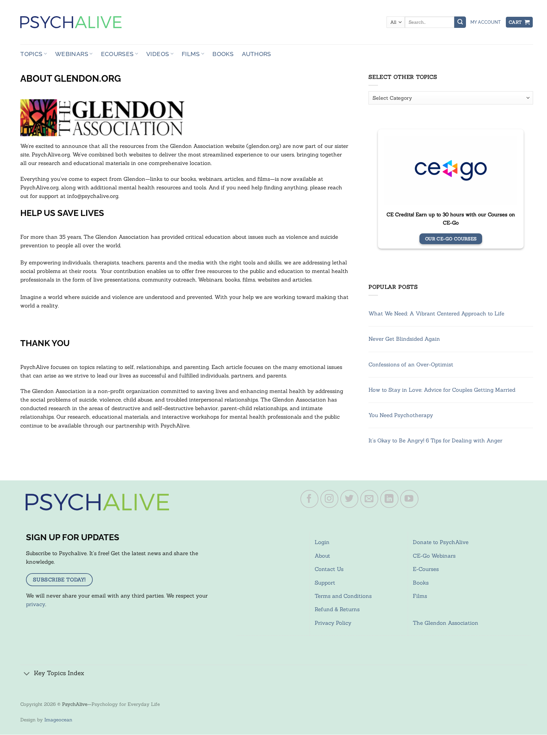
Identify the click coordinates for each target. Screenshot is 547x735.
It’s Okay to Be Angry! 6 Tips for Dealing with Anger (435, 440)
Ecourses (117, 53)
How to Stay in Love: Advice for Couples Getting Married (441, 389)
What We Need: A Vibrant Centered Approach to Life (436, 313)
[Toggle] (27, 674)
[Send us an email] (369, 499)
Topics (31, 53)
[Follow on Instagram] (329, 499)
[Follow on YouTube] (409, 499)
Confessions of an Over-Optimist (410, 364)
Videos (157, 53)
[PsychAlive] (71, 22)
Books (223, 53)
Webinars (71, 53)
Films (191, 53)
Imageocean (58, 720)
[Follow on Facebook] (309, 499)
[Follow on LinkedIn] (389, 499)
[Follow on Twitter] (349, 499)
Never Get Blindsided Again (404, 338)
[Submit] (460, 22)
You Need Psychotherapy (400, 415)
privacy (35, 604)
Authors (256, 53)
